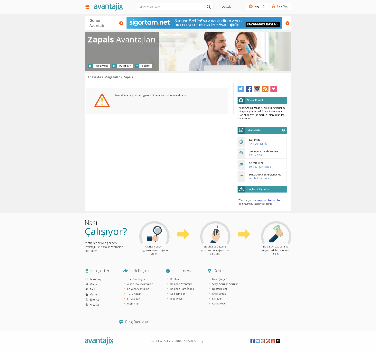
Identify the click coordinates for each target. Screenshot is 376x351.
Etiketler (217, 298)
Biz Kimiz (175, 279)
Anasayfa (94, 77)
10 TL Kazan (134, 293)
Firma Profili (101, 66)
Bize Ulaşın (176, 298)
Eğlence (94, 299)
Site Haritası (219, 293)
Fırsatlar (94, 304)
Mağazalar (112, 77)
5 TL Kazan (133, 298)
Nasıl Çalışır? (219, 279)
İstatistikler (125, 66)
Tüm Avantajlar (136, 279)
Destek (226, 6)
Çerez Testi (219, 303)
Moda (93, 284)
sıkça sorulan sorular (268, 200)
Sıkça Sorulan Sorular (225, 284)
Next (287, 23)
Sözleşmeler (177, 293)
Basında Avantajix (181, 284)
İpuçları (145, 66)
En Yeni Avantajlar (138, 289)
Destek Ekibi (219, 289)
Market (94, 294)
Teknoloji (95, 279)
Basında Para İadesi (182, 289)
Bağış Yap (133, 303)
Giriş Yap (282, 6)
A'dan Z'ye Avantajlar (140, 284)
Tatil (92, 289)
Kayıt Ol (259, 6)
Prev (121, 23)
